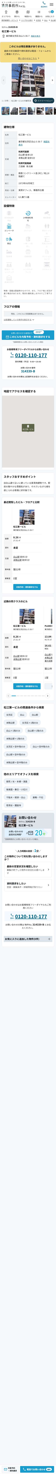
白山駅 (53, 20)
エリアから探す (27, 20)
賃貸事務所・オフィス (9, 20)
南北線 (29, 166)
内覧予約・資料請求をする (27, 587)
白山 (45, 20)
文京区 (38, 20)
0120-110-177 (31, 355)
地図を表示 (35, 36)
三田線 (22, 166)
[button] (52, 80)
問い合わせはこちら (27, 58)
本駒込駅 (23, 157)
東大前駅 (49, 660)
